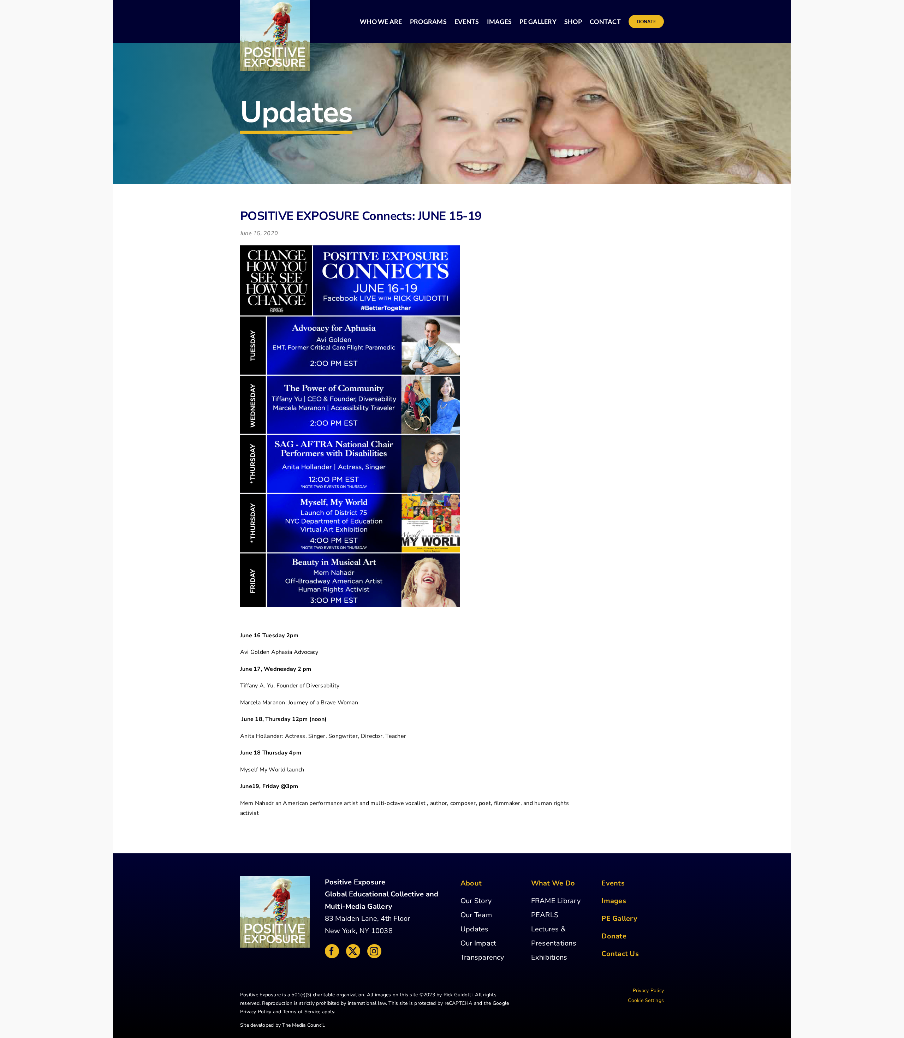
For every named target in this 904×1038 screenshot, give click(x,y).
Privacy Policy (255, 1011)
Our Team (476, 915)
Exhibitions (549, 957)
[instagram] (374, 951)
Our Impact (478, 943)
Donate (613, 936)
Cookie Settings (646, 1000)
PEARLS (544, 915)
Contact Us (619, 954)
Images (613, 901)
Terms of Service (302, 1011)
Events (612, 883)
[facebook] (332, 951)
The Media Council (303, 1025)
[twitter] (353, 951)
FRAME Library (556, 901)
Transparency (482, 957)
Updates (474, 929)
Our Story (476, 901)
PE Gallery (619, 918)
